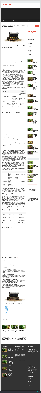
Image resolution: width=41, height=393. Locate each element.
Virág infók (6, 313)
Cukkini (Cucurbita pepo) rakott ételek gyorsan (36, 142)
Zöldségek (10, 20)
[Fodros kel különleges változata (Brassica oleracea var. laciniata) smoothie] (6, 327)
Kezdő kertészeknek (7, 312)
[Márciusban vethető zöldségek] (30, 165)
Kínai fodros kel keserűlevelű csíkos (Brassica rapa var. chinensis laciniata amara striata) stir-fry (35, 86)
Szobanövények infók (7, 315)
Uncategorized (30, 50)
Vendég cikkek (30, 51)
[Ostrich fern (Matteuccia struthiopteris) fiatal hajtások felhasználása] (30, 77)
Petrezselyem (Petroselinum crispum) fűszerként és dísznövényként (35, 114)
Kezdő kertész (30, 378)
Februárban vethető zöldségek (35, 161)
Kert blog (32, 20)
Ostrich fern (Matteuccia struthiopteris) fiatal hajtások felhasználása (35, 79)
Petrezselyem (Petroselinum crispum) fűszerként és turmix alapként (35, 108)
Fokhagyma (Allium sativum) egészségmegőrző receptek (35, 95)
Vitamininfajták (7, 317)
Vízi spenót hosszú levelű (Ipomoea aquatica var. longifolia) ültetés (35, 147)
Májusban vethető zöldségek (35, 175)
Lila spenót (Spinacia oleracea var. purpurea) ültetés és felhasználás (35, 153)
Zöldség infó (7, 5)
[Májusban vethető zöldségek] (30, 174)
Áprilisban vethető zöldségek (35, 170)
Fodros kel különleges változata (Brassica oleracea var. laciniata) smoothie (5, 331)
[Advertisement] (20, 14)
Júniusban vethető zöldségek (35, 179)
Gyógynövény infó (30, 384)
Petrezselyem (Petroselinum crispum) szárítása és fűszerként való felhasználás (35, 101)
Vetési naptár (27, 20)
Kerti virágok (6, 314)
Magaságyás (21, 20)
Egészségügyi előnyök (31, 39)
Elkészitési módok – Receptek (32, 40)
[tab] (29, 159)
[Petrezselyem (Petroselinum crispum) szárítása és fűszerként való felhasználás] (30, 99)
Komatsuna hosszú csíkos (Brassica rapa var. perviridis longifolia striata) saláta (22, 331)
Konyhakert (29, 44)
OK (37, 391)
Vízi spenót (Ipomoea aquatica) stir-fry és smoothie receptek (14, 331)
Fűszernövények (15, 20)
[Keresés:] (33, 26)
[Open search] (38, 21)
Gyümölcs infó (30, 385)
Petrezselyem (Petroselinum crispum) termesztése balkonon (35, 121)
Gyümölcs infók (7, 310)
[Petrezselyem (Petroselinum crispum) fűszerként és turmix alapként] (30, 106)
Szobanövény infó (30, 382)
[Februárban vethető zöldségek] (30, 161)
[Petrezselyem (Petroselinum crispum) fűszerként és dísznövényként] (30, 112)
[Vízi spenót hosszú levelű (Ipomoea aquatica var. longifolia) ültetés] (30, 145)
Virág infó (29, 379)
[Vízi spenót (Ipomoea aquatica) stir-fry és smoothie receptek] (14, 327)
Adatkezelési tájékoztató (31, 372)
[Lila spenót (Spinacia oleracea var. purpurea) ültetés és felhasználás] (30, 151)
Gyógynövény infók (7, 316)
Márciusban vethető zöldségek (35, 166)
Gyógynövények (30, 43)
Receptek (29, 47)
